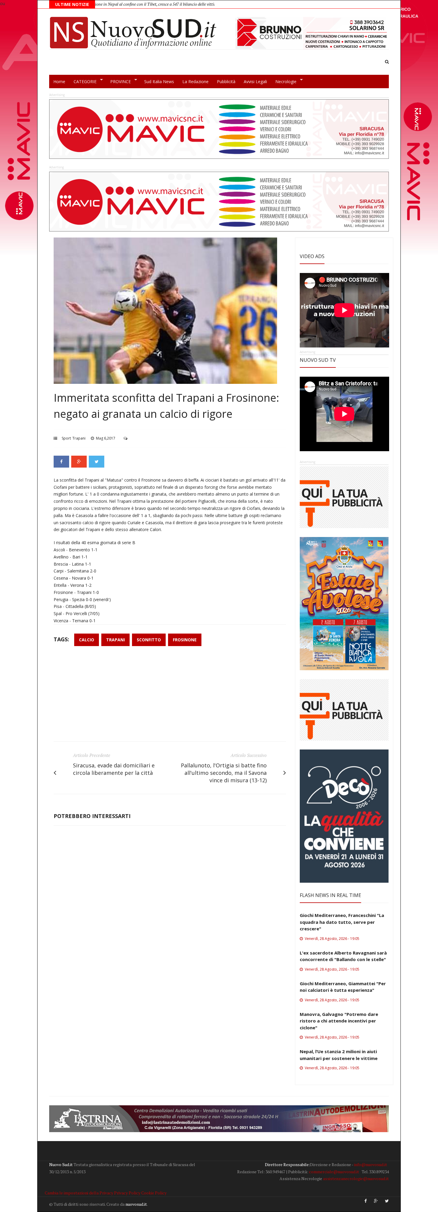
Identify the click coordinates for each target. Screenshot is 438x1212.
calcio (86, 640)
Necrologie (283, 82)
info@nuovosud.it (370, 1164)
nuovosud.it (136, 1204)
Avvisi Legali (255, 81)
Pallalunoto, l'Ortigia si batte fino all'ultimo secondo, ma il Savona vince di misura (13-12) (224, 773)
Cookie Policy (154, 1193)
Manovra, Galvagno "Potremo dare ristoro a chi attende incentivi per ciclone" (339, 1021)
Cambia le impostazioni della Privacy (79, 1193)
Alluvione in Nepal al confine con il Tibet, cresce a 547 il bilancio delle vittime (109, 4)
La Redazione (195, 81)
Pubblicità (226, 81)
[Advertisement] (170, 696)
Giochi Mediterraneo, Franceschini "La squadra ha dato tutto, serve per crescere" (342, 922)
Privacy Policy (127, 1193)
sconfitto (149, 640)
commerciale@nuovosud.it (334, 1171)
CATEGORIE (83, 82)
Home (59, 81)
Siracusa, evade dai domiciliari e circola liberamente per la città (114, 769)
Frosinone (185, 640)
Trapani (79, 438)
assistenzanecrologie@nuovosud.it (356, 1178)
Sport (66, 438)
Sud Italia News (159, 81)
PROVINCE (118, 82)
